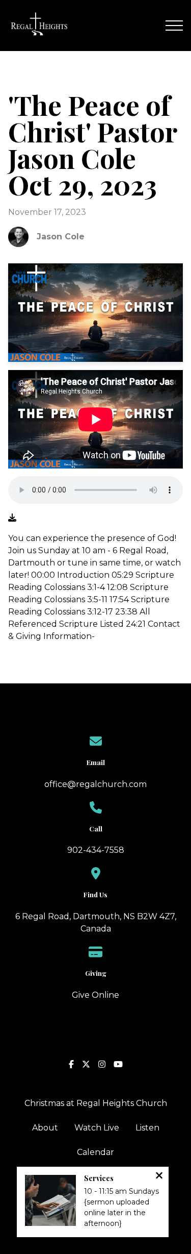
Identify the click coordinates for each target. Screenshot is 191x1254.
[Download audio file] (12, 518)
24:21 (136, 624)
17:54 (119, 599)
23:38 (126, 612)
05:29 (122, 575)
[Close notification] (159, 1176)
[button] (174, 25)
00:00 (43, 575)
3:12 (94, 612)
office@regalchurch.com (95, 784)
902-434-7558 (95, 850)
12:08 (117, 587)
